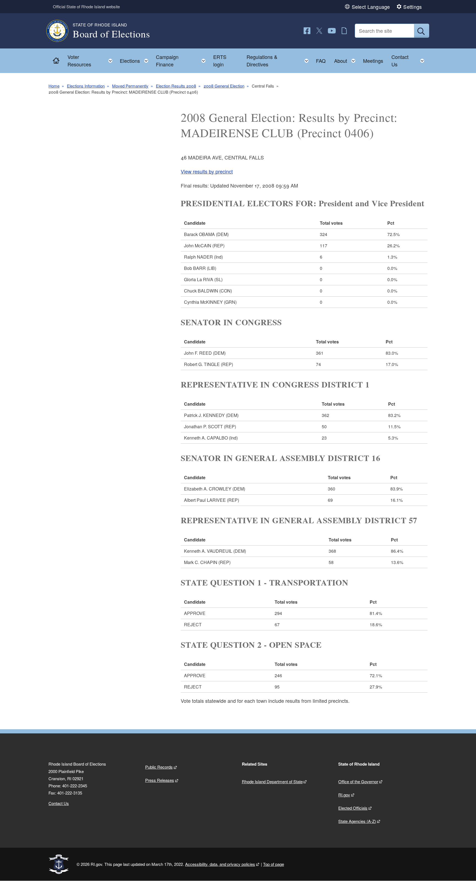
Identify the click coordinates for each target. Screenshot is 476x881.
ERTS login (219, 60)
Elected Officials (352, 808)
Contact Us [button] (409, 60)
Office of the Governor (358, 781)
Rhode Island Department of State (272, 781)
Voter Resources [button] (91, 60)
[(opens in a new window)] (307, 31)
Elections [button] (136, 59)
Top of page (273, 864)
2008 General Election (224, 86)
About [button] (346, 59)
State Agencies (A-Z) (357, 821)
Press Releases (159, 780)
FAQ (321, 60)
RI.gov (344, 795)
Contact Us (58, 803)
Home (54, 86)
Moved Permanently (130, 86)
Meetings (373, 60)
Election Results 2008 (176, 86)
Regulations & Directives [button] (279, 60)
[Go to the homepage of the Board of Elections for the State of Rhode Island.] (60, 31)
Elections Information (86, 86)
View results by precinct (207, 171)
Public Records (159, 767)
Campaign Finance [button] (182, 60)
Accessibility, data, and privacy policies (220, 864)
